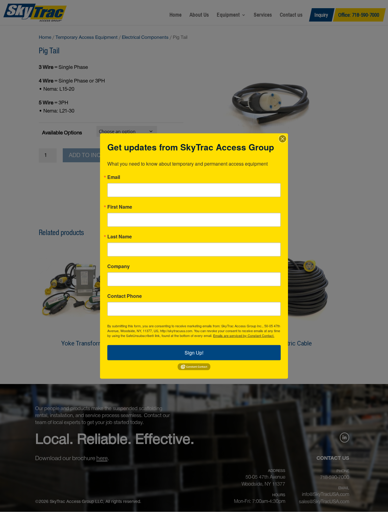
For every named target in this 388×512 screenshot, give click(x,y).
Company (118, 266)
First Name (119, 206)
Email (113, 177)
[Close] (282, 139)
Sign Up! (194, 352)
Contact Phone (124, 296)
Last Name (119, 236)
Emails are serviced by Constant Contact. (243, 335)
